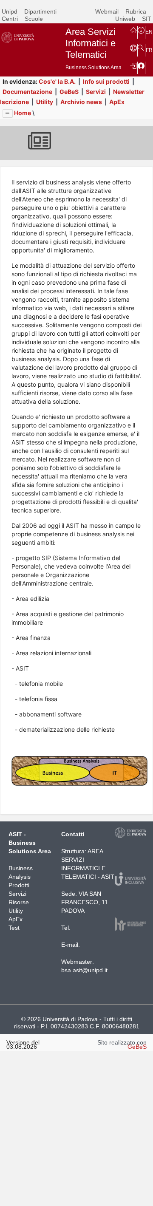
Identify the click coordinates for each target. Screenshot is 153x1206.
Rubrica (135, 11)
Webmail (107, 11)
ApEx (117, 101)
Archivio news (81, 101)
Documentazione (27, 91)
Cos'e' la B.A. (57, 81)
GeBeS (69, 91)
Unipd (9, 11)
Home (22, 112)
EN (149, 32)
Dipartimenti (40, 11)
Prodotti (18, 885)
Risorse (18, 902)
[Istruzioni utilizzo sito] (141, 30)
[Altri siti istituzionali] (133, 48)
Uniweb (125, 18)
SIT (146, 18)
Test (14, 927)
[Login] (133, 65)
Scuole (34, 18)
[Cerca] (141, 48)
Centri (10, 18)
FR (149, 50)
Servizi (96, 91)
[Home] (133, 30)
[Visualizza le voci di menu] (8, 113)
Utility (44, 101)
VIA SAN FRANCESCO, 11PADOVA (84, 902)
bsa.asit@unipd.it (84, 970)
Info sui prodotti (106, 81)
